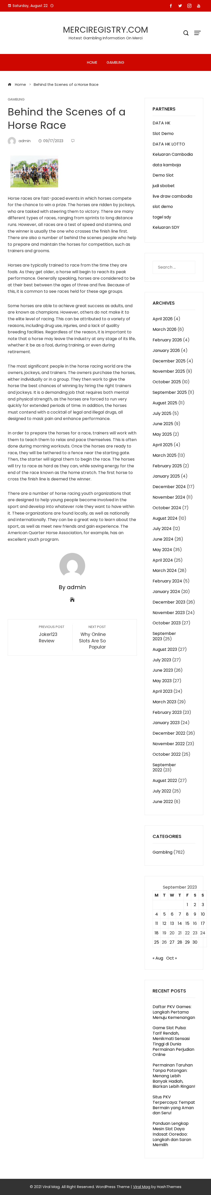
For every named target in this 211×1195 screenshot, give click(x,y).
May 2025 (162, 434)
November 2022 (169, 744)
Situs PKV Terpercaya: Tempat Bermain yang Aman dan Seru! (174, 1105)
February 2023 (167, 712)
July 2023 (162, 660)
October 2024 (167, 508)
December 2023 (169, 602)
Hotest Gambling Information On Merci (106, 38)
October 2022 (167, 754)
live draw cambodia (172, 196)
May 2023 (162, 681)
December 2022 (169, 733)
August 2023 (165, 649)
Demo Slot (163, 175)
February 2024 (167, 581)
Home (92, 62)
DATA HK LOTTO (169, 144)
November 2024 (169, 497)
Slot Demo (163, 133)
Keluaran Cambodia (173, 154)
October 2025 (167, 382)
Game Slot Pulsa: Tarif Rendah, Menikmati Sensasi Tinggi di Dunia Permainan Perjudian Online (173, 1041)
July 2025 (162, 413)
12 (164, 923)
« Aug (158, 958)
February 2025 (167, 466)
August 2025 (165, 403)
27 (172, 942)
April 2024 (163, 560)
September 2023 (164, 636)
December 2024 (169, 487)
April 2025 (163, 445)
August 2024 (165, 518)
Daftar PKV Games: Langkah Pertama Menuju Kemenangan (174, 1012)
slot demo (163, 206)
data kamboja (167, 165)
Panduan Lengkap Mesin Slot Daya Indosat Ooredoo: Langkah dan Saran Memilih (172, 1134)
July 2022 (162, 791)
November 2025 (169, 371)
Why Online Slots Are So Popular (92, 637)
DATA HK (161, 123)
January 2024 (166, 592)
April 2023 (162, 691)
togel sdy (162, 217)
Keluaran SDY (166, 227)
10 (203, 914)
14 (180, 923)
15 (187, 923)
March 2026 (165, 329)
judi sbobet (164, 186)
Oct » (171, 958)
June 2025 (163, 424)
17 (203, 923)
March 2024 (165, 570)
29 (187, 942)
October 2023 (167, 623)
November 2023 (169, 613)
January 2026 (166, 350)
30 (194, 942)
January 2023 (166, 723)
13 (172, 923)
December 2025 (169, 361)
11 (156, 923)
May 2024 (162, 550)
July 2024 (162, 529)
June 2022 (163, 802)
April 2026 (163, 319)
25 (156, 942)
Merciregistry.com (105, 29)
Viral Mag (141, 1186)
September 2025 (170, 392)
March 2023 (164, 702)
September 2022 (164, 767)
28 (179, 942)
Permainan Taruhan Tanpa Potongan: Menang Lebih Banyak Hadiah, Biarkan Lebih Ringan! (174, 1075)
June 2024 (163, 539)
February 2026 (167, 340)
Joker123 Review (51, 634)
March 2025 (165, 455)
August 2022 (165, 780)
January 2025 (166, 476)
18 (157, 933)
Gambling (115, 62)
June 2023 (163, 670)
